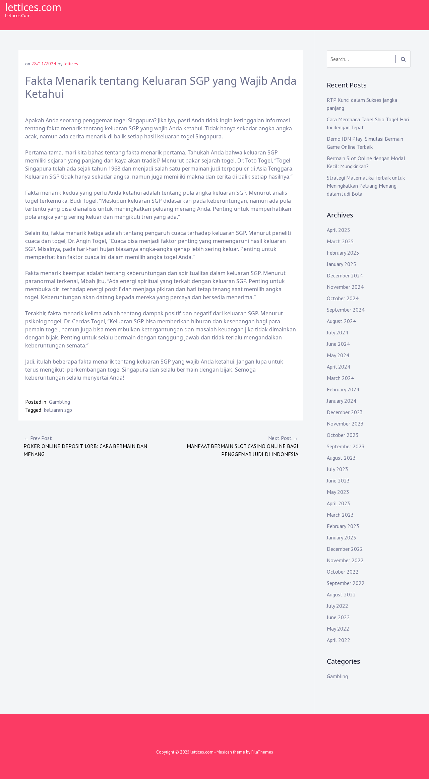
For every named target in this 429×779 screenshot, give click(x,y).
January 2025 (341, 264)
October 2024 (343, 298)
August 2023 (341, 457)
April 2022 (338, 640)
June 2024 (338, 343)
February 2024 (343, 389)
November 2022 (345, 560)
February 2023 (343, 526)
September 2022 (346, 583)
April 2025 (338, 229)
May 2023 (338, 492)
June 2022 (338, 617)
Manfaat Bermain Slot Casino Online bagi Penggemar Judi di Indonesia (242, 446)
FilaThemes (262, 752)
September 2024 (346, 309)
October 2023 (343, 435)
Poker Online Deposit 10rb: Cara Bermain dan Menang (85, 446)
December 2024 (345, 275)
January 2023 (341, 537)
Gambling (59, 401)
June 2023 (338, 480)
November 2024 (345, 286)
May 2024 (338, 355)
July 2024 (337, 332)
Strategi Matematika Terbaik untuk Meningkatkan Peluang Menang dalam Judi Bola (366, 185)
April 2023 (338, 503)
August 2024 (341, 321)
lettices (71, 64)
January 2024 (341, 400)
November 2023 (345, 423)
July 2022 (337, 605)
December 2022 (345, 548)
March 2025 (340, 241)
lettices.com (33, 7)
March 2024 (340, 378)
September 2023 (346, 446)
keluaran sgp (58, 409)
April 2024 (338, 366)
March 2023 (340, 514)
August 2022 (341, 594)
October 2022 (343, 571)
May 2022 (338, 628)
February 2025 (343, 252)
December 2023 (345, 412)
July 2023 (337, 469)
